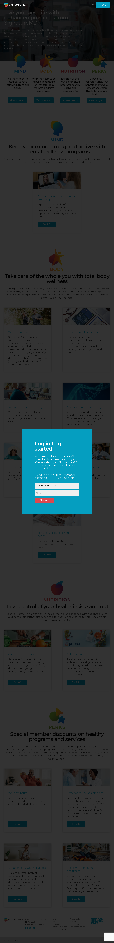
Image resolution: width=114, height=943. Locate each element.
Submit (44, 500)
